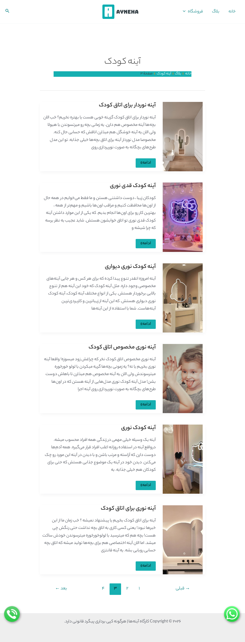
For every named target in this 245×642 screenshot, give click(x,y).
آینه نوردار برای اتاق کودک (127, 105)
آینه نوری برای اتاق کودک (128, 509)
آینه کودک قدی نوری (133, 186)
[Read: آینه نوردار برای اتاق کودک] (183, 136)
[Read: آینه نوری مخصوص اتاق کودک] (183, 378)
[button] (185, 11)
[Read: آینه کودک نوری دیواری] (183, 297)
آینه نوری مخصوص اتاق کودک (122, 347)
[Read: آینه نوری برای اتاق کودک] (183, 539)
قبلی (183, 588)
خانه (232, 11)
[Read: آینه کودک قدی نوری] (183, 217)
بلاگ (215, 11)
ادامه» (145, 163)
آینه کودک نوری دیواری (130, 267)
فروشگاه (195, 11)
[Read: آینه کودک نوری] (183, 459)
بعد (61, 588)
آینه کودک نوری (138, 428)
